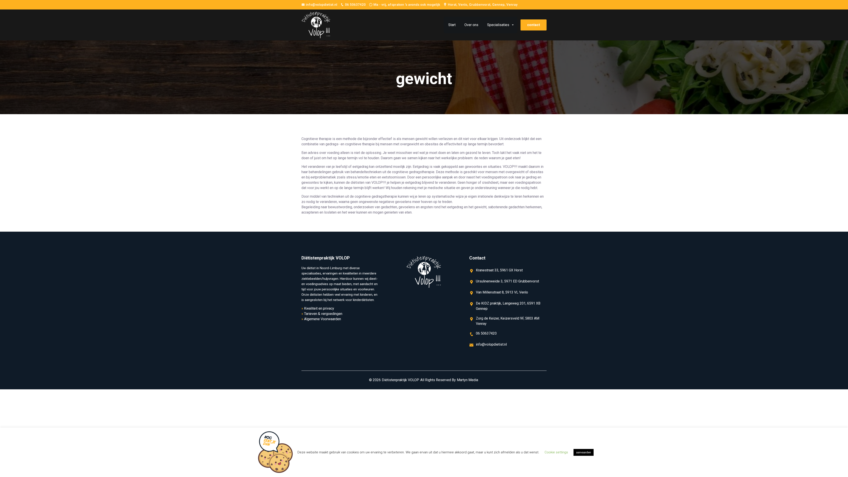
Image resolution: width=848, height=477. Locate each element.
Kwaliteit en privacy (319, 308)
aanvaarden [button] (583, 452)
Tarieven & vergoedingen (323, 314)
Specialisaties (498, 25)
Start (452, 25)
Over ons (471, 25)
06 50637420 (355, 5)
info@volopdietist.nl (321, 5)
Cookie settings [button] (556, 452)
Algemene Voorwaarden (322, 319)
